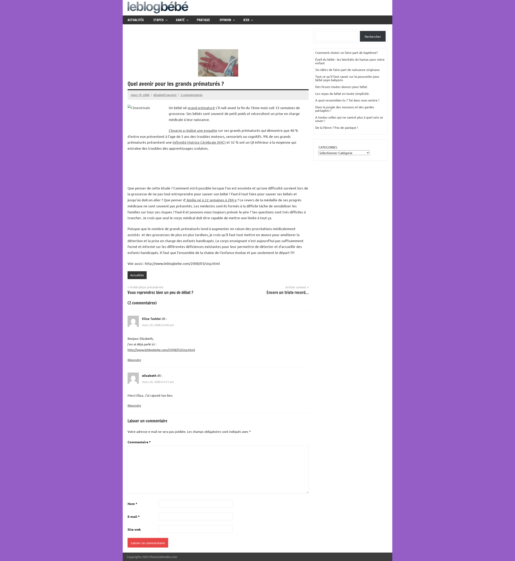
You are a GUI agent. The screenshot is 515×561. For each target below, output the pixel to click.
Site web (134, 529)
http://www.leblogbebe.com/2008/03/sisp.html (161, 350)
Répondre (134, 360)
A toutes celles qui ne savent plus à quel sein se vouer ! (349, 119)
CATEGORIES (327, 147)
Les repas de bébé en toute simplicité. (342, 93)
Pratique (203, 20)
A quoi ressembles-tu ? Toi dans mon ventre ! (347, 100)
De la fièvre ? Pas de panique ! (336, 127)
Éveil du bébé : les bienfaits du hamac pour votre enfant (350, 61)
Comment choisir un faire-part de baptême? (346, 52)
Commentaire (139, 442)
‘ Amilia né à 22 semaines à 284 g (211, 200)
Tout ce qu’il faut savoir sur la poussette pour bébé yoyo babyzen (347, 78)
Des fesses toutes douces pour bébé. (341, 87)
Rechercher (373, 36)
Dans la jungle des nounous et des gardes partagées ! (344, 109)
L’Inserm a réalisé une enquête (193, 130)
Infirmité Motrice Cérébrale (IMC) (199, 142)
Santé (180, 20)
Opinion (225, 20)
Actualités (136, 20)
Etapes (158, 20)
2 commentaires (192, 95)
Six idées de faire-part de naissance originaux (347, 70)
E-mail (134, 516)
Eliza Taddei (151, 318)
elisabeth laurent (165, 95)
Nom (132, 504)
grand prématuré (201, 107)
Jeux (246, 20)
